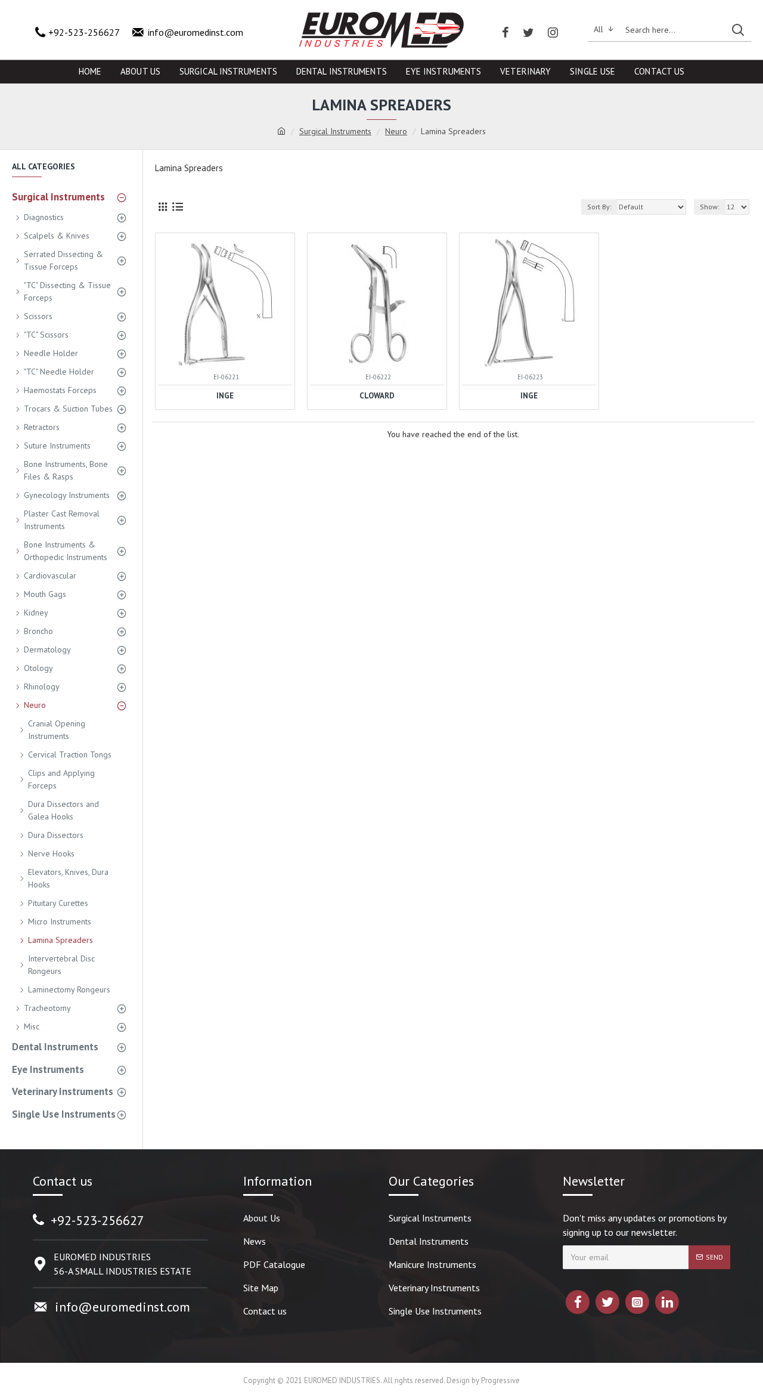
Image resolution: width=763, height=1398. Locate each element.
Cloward (377, 396)
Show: (709, 206)
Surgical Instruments (335, 131)
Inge (225, 396)
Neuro (396, 131)
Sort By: (599, 206)
